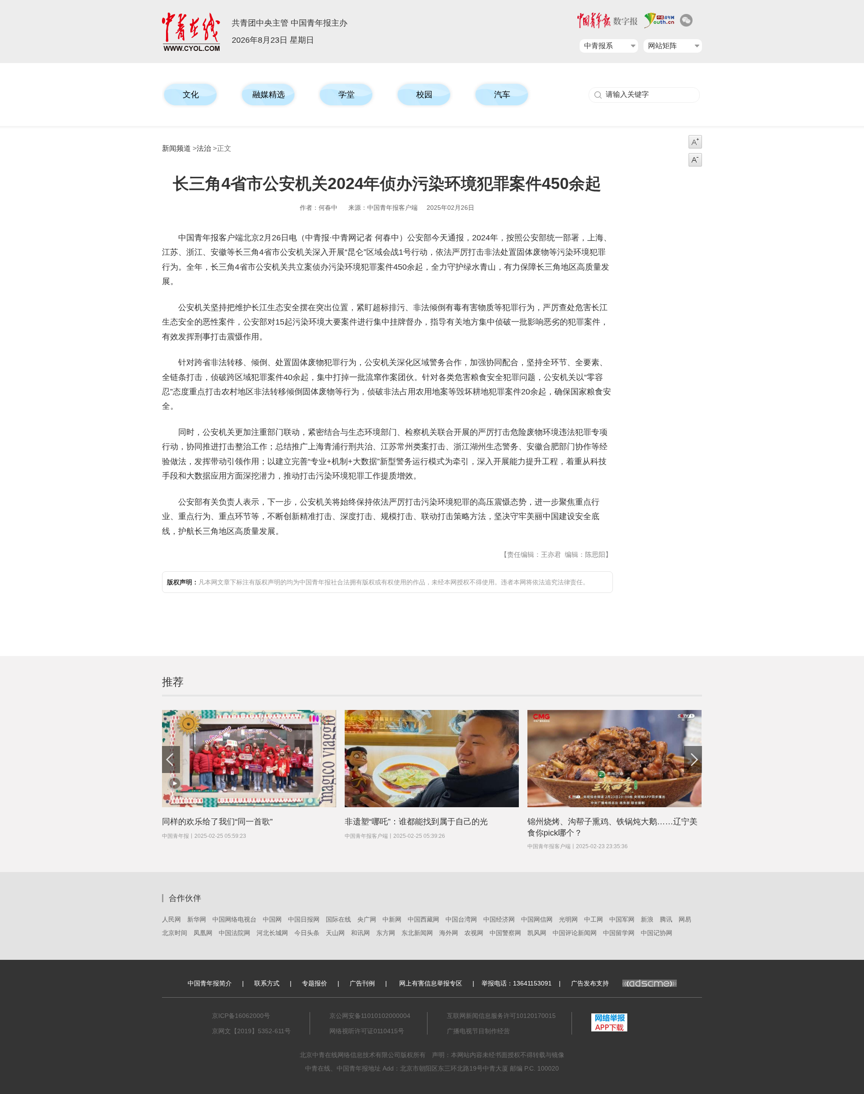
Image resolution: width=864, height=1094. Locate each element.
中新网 (391, 919)
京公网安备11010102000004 (369, 1015)
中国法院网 (234, 932)
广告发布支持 (590, 983)
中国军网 (621, 919)
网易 (685, 919)
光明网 (568, 919)
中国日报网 (304, 919)
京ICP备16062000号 (241, 1015)
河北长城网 (272, 932)
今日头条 (307, 932)
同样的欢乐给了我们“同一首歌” (217, 821)
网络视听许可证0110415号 (366, 1031)
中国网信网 (537, 919)
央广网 (366, 919)
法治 (204, 148)
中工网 (593, 919)
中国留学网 (618, 932)
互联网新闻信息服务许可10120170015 (501, 1015)
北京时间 (174, 932)
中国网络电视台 (234, 919)
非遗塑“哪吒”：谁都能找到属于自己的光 (416, 821)
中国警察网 (505, 932)
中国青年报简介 (210, 983)
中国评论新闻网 (575, 932)
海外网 (448, 932)
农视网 (473, 932)
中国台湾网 (461, 919)
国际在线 (338, 919)
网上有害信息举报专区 (430, 983)
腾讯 (666, 919)
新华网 (196, 919)
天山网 (335, 932)
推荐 (173, 682)
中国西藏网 (423, 919)
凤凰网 (203, 932)
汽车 (502, 94)
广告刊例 (362, 983)
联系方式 (266, 983)
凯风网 (536, 932)
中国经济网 (499, 919)
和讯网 (360, 932)
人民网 (171, 919)
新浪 (647, 919)
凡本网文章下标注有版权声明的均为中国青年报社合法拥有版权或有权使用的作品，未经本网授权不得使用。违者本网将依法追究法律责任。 (378, 582)
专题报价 (314, 983)
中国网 (272, 919)
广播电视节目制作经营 (478, 1031)
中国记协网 (656, 932)
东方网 (385, 932)
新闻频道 (176, 148)
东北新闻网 (417, 932)
